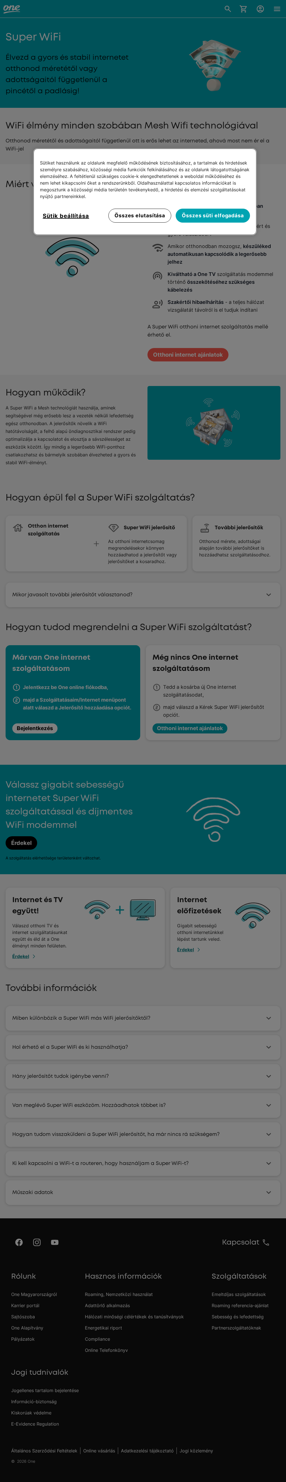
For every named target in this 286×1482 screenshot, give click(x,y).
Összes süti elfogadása (213, 215)
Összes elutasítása (140, 215)
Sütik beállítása (66, 216)
